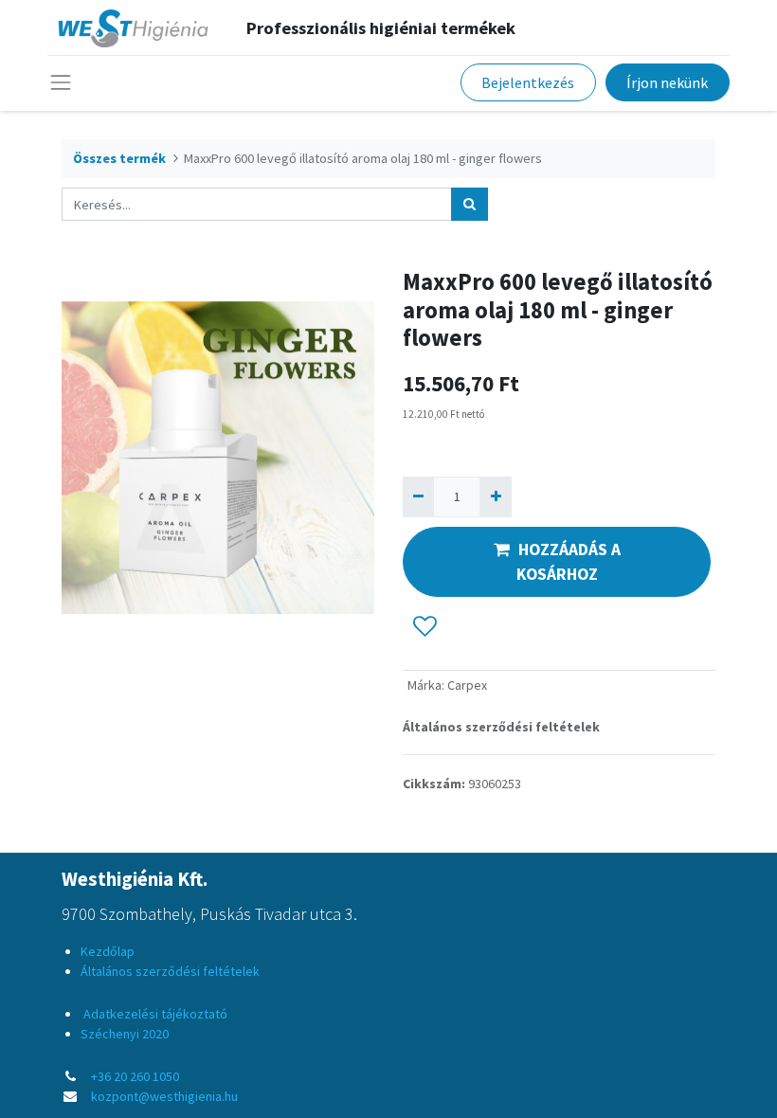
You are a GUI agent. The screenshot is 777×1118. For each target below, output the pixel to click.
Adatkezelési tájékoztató (154, 1013)
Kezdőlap (108, 951)
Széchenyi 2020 (125, 1033)
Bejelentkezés (527, 82)
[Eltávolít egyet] (418, 497)
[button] (425, 626)
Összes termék (119, 158)
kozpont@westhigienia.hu (164, 1096)
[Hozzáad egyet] (495, 497)
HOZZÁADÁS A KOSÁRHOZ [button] (568, 562)
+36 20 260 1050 (135, 1076)
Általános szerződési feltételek (501, 726)
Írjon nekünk (667, 82)
